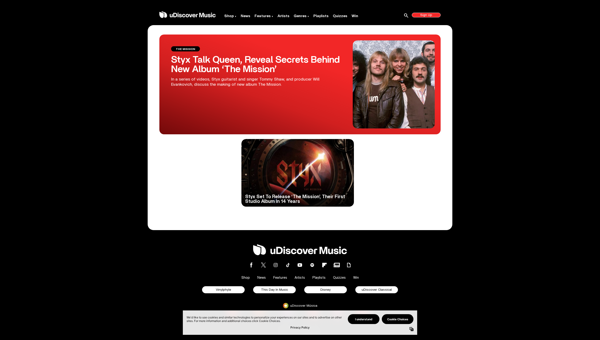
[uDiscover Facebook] (251, 265)
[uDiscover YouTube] (300, 265)
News (245, 16)
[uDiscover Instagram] (275, 265)
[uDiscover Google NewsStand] (336, 265)
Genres (300, 16)
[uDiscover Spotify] (312, 265)
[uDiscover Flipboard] (324, 265)
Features (263, 16)
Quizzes (340, 16)
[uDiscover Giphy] (348, 265)
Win (355, 16)
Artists (283, 16)
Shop (229, 16)
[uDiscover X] (263, 265)
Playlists (321, 16)
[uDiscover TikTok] (288, 265)
